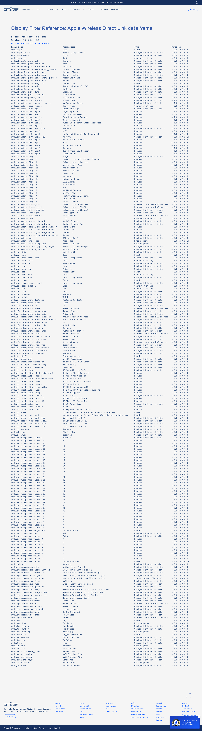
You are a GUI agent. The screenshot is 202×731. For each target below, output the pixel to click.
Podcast (159, 711)
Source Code (59, 706)
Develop (91, 9)
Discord (159, 720)
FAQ (81, 711)
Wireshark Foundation (12, 728)
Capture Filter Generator (140, 717)
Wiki (107, 709)
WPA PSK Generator (137, 709)
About (82, 717)
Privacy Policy (38, 728)
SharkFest (159, 709)
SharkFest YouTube (86, 714)
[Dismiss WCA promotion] (199, 716)
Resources (51, 9)
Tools (64, 9)
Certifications (116, 9)
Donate (193, 9)
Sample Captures (111, 711)
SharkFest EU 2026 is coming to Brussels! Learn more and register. (97, 2)
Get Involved (186, 706)
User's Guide (84, 706)
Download (26, 9)
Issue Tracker (187, 709)
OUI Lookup (135, 706)
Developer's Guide (188, 711)
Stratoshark (59, 711)
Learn (39, 9)
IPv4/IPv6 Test (136, 711)
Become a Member (190, 715)
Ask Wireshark (161, 717)
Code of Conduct (54, 728)
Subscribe (9, 716)
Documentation (111, 706)
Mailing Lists (161, 706)
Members (104, 9)
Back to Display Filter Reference (30, 43)
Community (77, 9)
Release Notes (60, 709)
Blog (157, 714)
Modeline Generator (138, 714)
